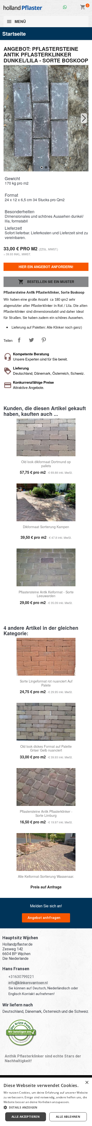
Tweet (31, 340)
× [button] (86, 1082)
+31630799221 (21, 976)
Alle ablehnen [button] (68, 1117)
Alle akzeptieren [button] (26, 1117)
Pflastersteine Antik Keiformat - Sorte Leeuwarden (46, 594)
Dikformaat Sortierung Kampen (46, 527)
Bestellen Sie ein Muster (46, 282)
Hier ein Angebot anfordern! (46, 266)
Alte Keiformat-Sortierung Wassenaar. (46, 876)
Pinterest (43, 340)
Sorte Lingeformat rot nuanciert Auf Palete (46, 683)
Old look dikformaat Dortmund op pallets (46, 464)
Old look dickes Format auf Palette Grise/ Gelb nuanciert (46, 748)
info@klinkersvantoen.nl (28, 983)
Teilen (19, 340)
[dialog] (46, 1102)
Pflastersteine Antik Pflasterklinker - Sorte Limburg (46, 813)
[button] (84, 118)
